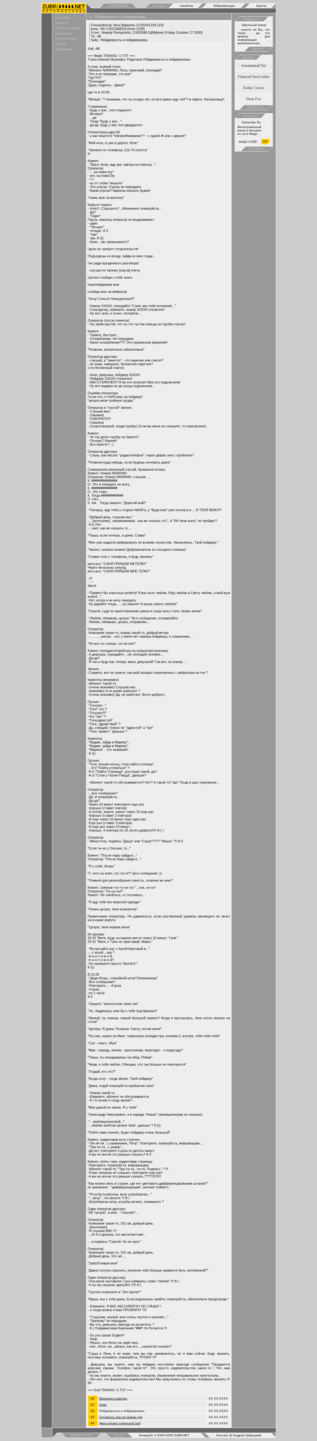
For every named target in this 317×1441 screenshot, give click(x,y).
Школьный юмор (254, 25)
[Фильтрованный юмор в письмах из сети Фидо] (63, 11)
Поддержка (63, 49)
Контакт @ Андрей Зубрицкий (238, 1435)
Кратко (261, 5)
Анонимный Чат (253, 65)
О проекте (63, 17)
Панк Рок (253, 99)
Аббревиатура (224, 5)
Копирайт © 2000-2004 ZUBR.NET (164, 1435)
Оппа (102, 1404)
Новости (61, 22)
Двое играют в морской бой (120, 1423)
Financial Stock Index (254, 77)
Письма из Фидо (67, 28)
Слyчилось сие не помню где (120, 1417)
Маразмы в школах (113, 1398)
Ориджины (63, 33)
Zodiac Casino (253, 88)
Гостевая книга (66, 38)
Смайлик (186, 5)
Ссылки (60, 43)
